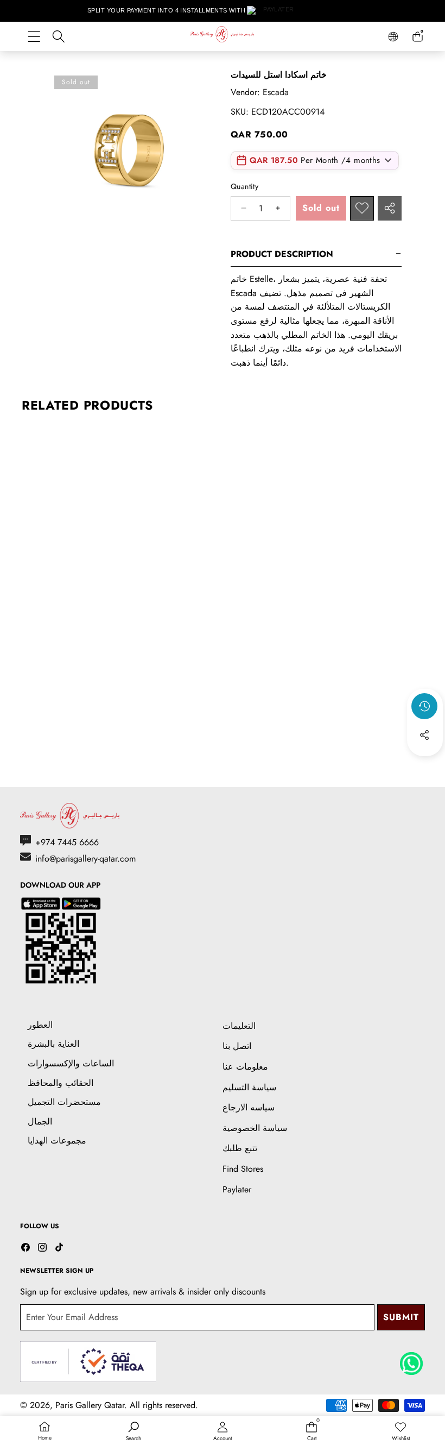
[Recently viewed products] (424, 706)
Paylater (237, 1189)
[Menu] (34, 36)
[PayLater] (274, 11)
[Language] (393, 36)
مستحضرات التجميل (64, 1102)
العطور (40, 1025)
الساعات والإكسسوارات (71, 1063)
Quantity (244, 186)
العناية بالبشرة (53, 1044)
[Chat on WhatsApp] (411, 1359)
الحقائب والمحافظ (60, 1083)
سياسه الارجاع (249, 1107)
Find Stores (243, 1169)
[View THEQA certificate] (88, 1361)
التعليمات (239, 1026)
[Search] (58, 36)
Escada (276, 92)
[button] (425, 764)
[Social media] (424, 735)
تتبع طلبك (240, 1148)
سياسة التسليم (249, 1087)
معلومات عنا (245, 1066)
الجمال (40, 1121)
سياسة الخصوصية (255, 1128)
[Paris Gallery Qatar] (222, 36)
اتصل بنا (237, 1046)
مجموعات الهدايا (57, 1140)
